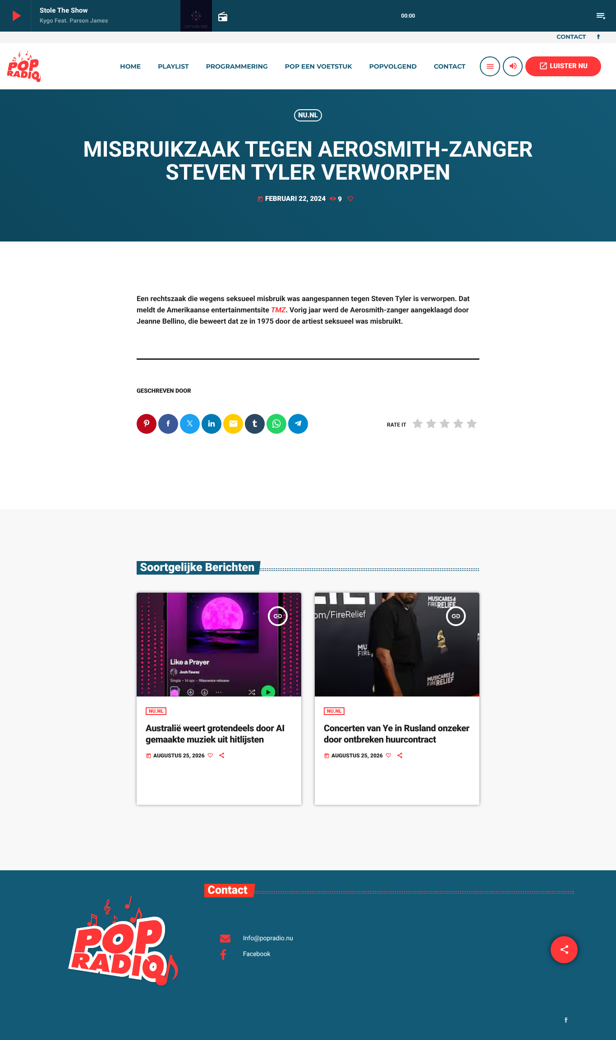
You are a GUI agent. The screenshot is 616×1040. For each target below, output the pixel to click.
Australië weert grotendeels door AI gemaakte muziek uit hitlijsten (215, 734)
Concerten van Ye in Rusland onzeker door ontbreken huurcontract (396, 734)
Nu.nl (308, 115)
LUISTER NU (563, 65)
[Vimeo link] (24, 66)
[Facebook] (598, 37)
